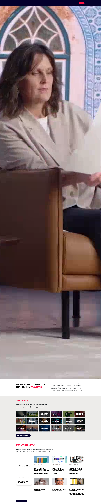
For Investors (73, 3)
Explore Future (42, 3)
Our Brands (51, 3)
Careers (66, 3)
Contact (82, 3)
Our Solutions (59, 3)
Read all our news (20, 500)
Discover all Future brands (22, 435)
